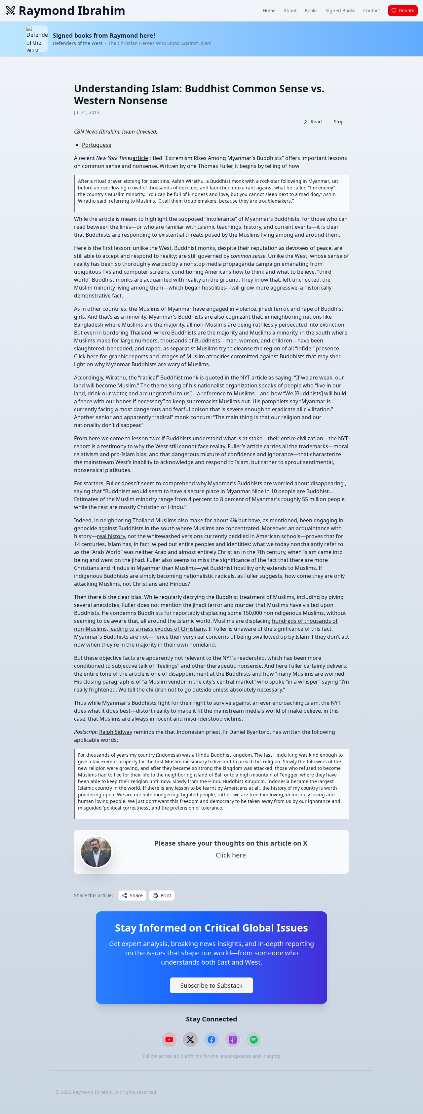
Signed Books (340, 10)
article (140, 158)
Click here (86, 356)
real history (111, 536)
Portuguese (96, 144)
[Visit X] (190, 1040)
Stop (339, 121)
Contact (371, 10)
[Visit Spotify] (254, 1040)
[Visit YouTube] (169, 1040)
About (290, 10)
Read (316, 121)
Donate (406, 10)
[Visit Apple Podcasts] (233, 1040)
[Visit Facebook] (211, 1040)
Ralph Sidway (115, 732)
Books (311, 10)
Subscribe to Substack (211, 985)
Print (166, 895)
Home (269, 10)
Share (136, 895)
